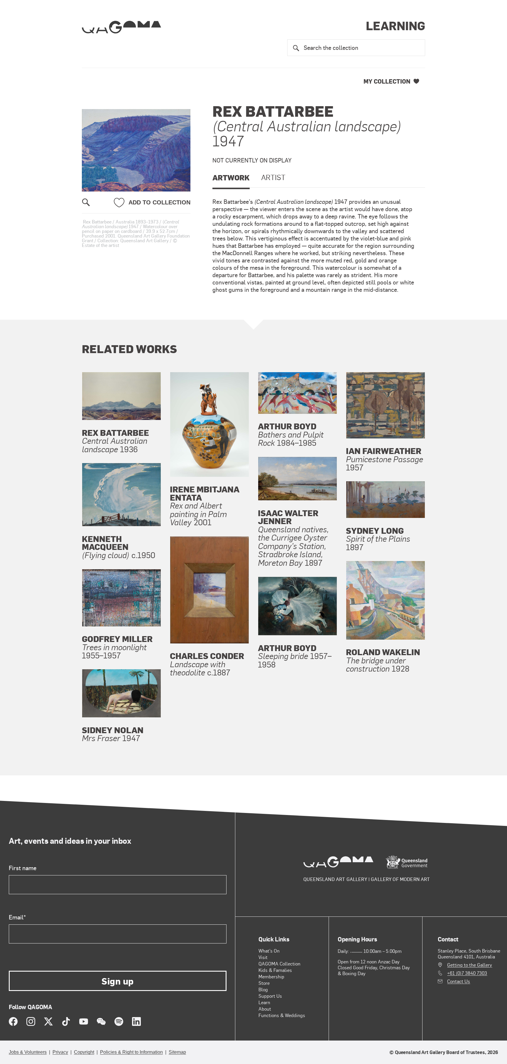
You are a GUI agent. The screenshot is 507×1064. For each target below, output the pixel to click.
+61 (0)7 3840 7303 (467, 973)
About (264, 1009)
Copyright (84, 1052)
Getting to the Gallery (469, 965)
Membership (271, 976)
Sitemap (177, 1052)
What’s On (269, 951)
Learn (264, 1002)
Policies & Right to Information (131, 1052)
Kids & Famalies (275, 970)
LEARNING (395, 25)
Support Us (270, 996)
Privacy (60, 1052)
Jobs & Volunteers (28, 1052)
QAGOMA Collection (279, 963)
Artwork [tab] (231, 177)
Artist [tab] (273, 177)
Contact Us (458, 981)
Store (264, 983)
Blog (263, 989)
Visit (263, 957)
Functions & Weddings (281, 1015)
